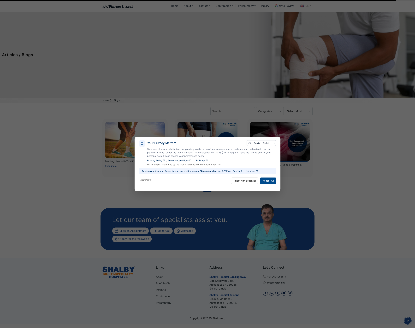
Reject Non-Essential (245, 180)
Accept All (268, 180)
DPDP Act (200, 160)
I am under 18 (251, 171)
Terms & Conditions (178, 160)
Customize (145, 179)
